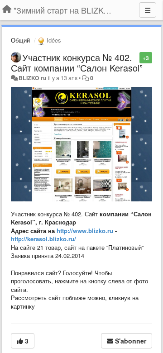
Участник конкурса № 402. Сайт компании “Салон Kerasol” (77, 62)
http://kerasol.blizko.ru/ (43, 238)
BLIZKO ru (33, 78)
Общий (20, 40)
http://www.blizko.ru (85, 230)
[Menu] (147, 10)
